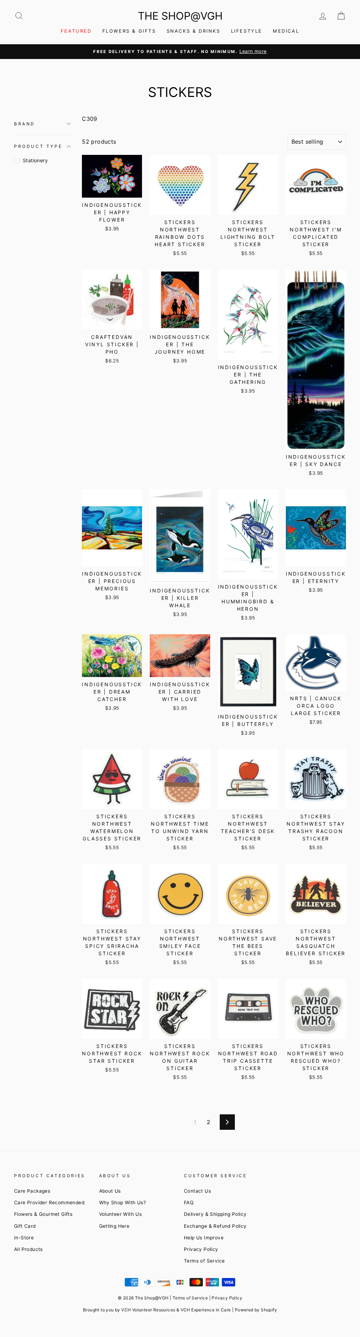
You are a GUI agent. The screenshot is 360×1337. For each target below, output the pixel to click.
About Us (110, 1191)
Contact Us (197, 1191)
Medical (286, 31)
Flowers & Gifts (129, 31)
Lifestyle (246, 31)
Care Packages (32, 1191)
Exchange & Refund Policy (215, 1226)
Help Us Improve (204, 1237)
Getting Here (114, 1226)
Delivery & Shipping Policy (215, 1214)
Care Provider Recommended (49, 1202)
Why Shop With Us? (122, 1202)
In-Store (24, 1237)
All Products (28, 1249)
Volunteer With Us (120, 1214)
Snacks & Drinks (193, 31)
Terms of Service (204, 1261)
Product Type (38, 146)
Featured (76, 31)
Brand (24, 123)
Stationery (35, 160)
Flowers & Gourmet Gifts (43, 1214)
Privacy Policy (201, 1249)
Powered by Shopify (256, 1309)
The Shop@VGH (180, 16)
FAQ (188, 1202)
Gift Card (25, 1226)
